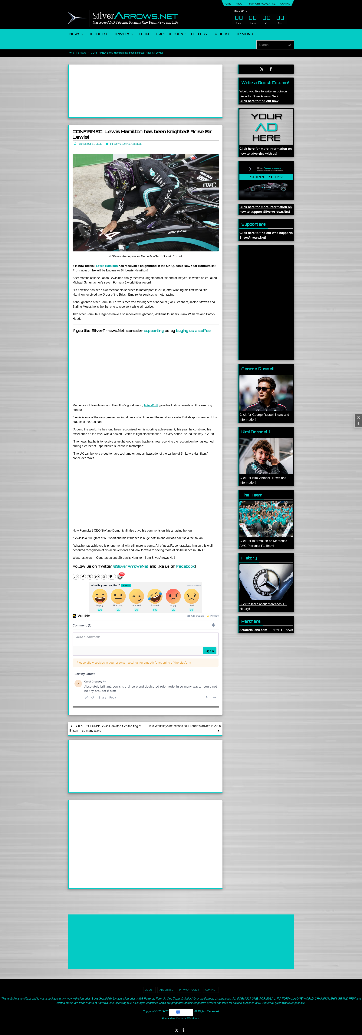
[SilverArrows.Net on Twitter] (358, 417)
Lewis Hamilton (107, 265)
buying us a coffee (193, 331)
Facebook (185, 566)
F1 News (81, 52)
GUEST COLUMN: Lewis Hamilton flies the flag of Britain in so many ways (105, 728)
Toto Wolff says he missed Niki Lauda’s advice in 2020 (184, 726)
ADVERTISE (166, 990)
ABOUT (240, 3)
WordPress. (193, 1018)
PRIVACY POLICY (189, 990)
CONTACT (286, 3)
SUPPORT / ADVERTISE (262, 3)
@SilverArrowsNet (130, 566)
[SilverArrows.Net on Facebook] (358, 423)
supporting (154, 331)
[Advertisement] (146, 91)
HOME (227, 3)
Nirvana (180, 1018)
